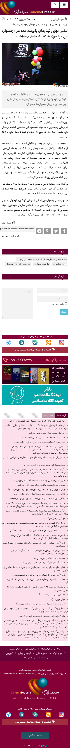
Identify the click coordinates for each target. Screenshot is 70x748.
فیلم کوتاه (57, 653)
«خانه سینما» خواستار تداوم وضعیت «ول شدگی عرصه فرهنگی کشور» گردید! (37, 581)
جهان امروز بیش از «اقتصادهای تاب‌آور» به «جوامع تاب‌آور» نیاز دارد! (36, 490)
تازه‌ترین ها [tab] (61, 415)
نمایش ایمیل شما (58, 304)
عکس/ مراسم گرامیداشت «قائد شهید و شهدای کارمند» (42, 616)
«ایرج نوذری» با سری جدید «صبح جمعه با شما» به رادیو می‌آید (39, 480)
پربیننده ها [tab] (48, 415)
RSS (55, 698)
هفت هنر (41, 658)
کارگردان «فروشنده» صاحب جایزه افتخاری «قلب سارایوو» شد (39, 494)
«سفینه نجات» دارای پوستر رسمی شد (49, 558)
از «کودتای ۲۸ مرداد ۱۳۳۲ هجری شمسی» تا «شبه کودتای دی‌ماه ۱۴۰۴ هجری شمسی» (37, 588)
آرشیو (15, 698)
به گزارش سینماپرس (58, 112)
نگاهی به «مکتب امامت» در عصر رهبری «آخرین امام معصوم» (39, 442)
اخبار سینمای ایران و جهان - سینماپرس (35, 686)
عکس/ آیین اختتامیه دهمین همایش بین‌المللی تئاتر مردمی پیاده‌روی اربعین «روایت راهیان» (35, 544)
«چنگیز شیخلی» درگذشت (54, 519)
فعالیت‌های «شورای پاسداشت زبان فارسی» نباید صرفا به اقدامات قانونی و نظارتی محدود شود (36, 569)
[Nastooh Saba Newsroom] (44, 746)
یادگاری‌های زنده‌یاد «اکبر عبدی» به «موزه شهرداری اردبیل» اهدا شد (36, 499)
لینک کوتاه (6, 223)
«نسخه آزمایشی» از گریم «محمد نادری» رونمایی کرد (43, 563)
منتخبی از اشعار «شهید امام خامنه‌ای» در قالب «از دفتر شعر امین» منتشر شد (35, 459)
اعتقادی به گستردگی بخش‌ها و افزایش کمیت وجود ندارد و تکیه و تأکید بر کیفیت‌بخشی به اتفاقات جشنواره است (36, 610)
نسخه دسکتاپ (35, 735)
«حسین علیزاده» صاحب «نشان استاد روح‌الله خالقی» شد (41, 438)
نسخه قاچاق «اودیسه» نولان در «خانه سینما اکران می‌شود (41, 485)
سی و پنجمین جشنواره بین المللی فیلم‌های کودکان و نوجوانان (42, 259)
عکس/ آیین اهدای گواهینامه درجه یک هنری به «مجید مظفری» (38, 575)
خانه (59, 649)
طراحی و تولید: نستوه (31, 746)
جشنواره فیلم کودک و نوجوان (18, 264)
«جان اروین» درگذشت (56, 599)
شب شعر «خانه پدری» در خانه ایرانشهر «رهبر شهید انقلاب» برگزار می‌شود (34, 531)
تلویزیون (9, 653)
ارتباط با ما (27, 698)
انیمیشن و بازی (24, 653)
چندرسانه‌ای (27, 658)
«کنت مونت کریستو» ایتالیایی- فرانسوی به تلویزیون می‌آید (40, 604)
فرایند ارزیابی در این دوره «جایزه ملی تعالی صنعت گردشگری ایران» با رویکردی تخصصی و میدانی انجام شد (38, 552)
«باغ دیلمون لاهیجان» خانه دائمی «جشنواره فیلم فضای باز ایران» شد (37, 421)
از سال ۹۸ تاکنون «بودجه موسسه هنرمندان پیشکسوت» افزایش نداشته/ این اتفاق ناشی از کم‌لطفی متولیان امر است (35, 524)
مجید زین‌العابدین (60, 264)
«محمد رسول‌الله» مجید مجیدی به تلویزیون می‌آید (44, 465)
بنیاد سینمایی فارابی (41, 264)
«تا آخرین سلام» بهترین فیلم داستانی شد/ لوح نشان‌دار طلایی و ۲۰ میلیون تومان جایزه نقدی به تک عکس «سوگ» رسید (36, 512)
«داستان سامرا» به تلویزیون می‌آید (51, 595)
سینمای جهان (30, 649)
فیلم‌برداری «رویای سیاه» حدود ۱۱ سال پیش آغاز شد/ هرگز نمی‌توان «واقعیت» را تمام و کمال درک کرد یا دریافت (39, 537)
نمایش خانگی (42, 653)
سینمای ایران (57, 19)
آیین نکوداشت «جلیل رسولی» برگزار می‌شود (47, 433)
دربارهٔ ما (41, 698)
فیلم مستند (14, 649)
